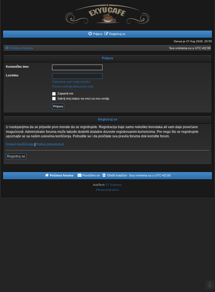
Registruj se (16, 156)
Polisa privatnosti (50, 144)
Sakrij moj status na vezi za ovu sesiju (83, 98)
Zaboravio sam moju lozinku (71, 81)
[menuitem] (95, 33)
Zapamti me (65, 93)
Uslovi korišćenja (20, 144)
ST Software (113, 184)
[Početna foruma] (107, 12)
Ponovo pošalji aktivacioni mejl (72, 86)
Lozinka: (12, 75)
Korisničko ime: (17, 66)
